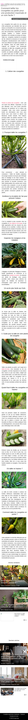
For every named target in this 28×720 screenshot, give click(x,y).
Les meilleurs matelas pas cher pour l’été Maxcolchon (13, 680)
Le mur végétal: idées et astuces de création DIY (12, 606)
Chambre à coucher (6, 684)
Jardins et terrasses (5, 585)
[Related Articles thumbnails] (7, 624)
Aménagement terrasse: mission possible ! (12, 581)
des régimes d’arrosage (15, 223)
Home (2, 3)
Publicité (22, 714)
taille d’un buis (5, 369)
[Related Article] (14, 576)
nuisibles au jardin (14, 275)
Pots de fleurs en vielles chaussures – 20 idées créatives (19, 615)
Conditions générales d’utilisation (11, 714)
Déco (2, 609)
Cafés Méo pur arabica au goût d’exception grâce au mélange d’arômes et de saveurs (13, 657)
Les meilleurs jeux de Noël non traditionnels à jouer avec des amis (20, 689)
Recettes (3, 663)
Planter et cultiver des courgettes (11, 103)
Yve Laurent (15, 18)
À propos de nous (14, 716)
